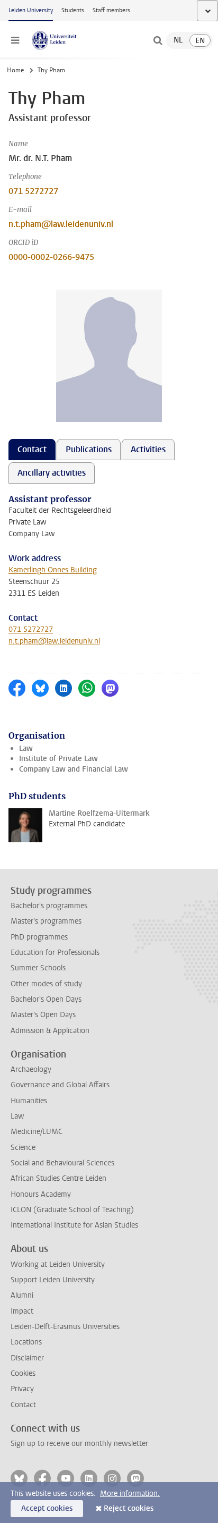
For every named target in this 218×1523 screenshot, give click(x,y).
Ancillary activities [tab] (51, 472)
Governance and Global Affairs (60, 1085)
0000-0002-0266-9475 (51, 257)
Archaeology (31, 1069)
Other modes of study (46, 984)
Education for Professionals (55, 952)
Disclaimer (27, 1358)
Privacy (22, 1389)
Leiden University (30, 10)
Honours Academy (41, 1194)
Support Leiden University (53, 1280)
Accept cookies (46, 1508)
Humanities (29, 1101)
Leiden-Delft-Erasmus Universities (65, 1327)
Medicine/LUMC (36, 1132)
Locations (26, 1342)
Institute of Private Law (58, 759)
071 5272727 (33, 191)
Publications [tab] (89, 449)
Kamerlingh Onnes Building (52, 570)
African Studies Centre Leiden (58, 1178)
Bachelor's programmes (49, 906)
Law (26, 748)
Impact (22, 1311)
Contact (23, 1405)
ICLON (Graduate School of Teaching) (72, 1210)
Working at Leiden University (58, 1264)
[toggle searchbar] (157, 40)
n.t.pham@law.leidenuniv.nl (60, 224)
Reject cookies (128, 1508)
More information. (130, 1493)
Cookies (23, 1373)
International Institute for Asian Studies (74, 1225)
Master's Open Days (43, 1015)
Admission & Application (50, 1031)
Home (15, 70)
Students (72, 10)
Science (23, 1148)
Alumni (22, 1295)
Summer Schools (38, 968)
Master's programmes (46, 921)
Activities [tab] (148, 449)
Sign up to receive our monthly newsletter (79, 1444)
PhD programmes (39, 937)
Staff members (111, 10)
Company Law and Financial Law (73, 769)
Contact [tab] (32, 449)
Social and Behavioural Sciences (62, 1163)
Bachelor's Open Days (46, 999)
